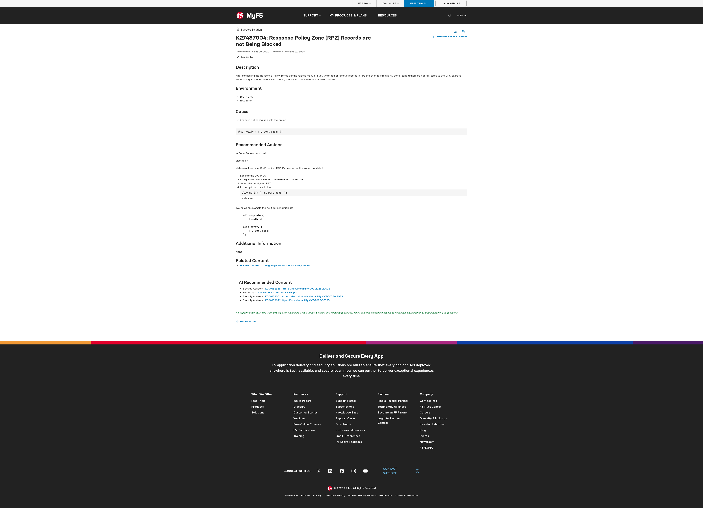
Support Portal (346, 401)
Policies (305, 495)
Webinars (299, 418)
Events (424, 436)
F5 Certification (304, 430)
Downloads (343, 424)
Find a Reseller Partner (393, 401)
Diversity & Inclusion (433, 418)
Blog (423, 430)
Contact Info (428, 401)
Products (257, 407)
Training (298, 436)
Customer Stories (305, 412)
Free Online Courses (307, 424)
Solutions (257, 412)
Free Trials (258, 401)
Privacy (317, 495)
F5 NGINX (426, 448)
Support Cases (346, 418)
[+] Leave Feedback (349, 442)
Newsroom (427, 442)
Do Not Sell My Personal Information (370, 495)
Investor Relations (432, 424)
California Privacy (334, 495)
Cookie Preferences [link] (407, 495)
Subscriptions (345, 407)
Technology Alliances (392, 407)
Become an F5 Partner (393, 412)
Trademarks (291, 495)
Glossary (299, 407)
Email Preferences (348, 436)
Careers (425, 412)
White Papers (302, 401)
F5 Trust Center (430, 407)
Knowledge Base (347, 412)
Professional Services (350, 430)
